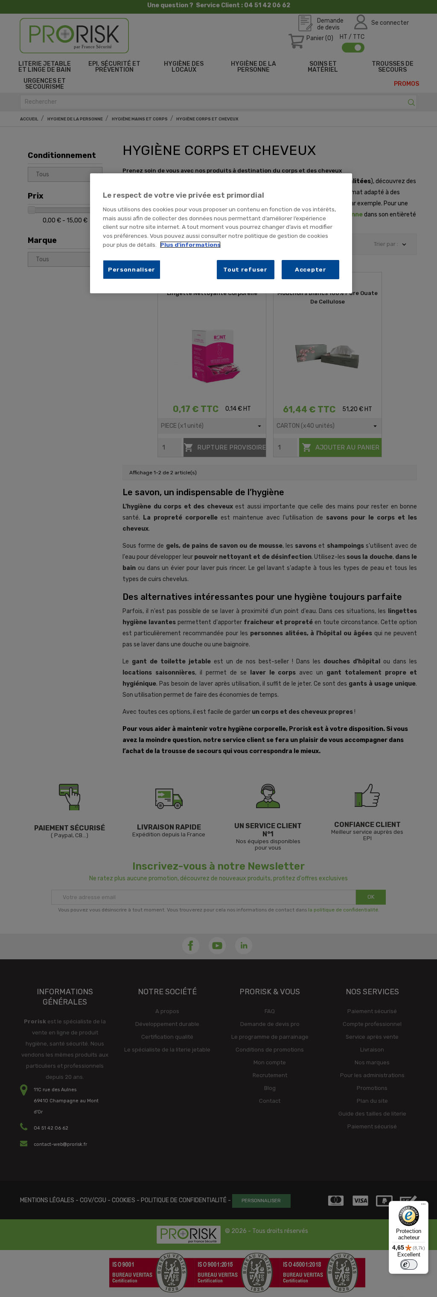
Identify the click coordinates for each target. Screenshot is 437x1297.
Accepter (310, 269)
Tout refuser (245, 269)
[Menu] (423, 1206)
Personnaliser (131, 269)
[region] (221, 233)
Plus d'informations (190, 244)
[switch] (408, 1264)
